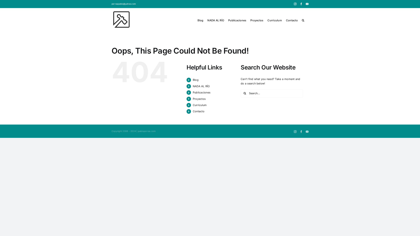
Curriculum (200, 105)
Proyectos (199, 98)
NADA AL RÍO (201, 86)
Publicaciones (201, 92)
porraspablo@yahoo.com (124, 4)
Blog (196, 79)
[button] (303, 20)
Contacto (198, 111)
